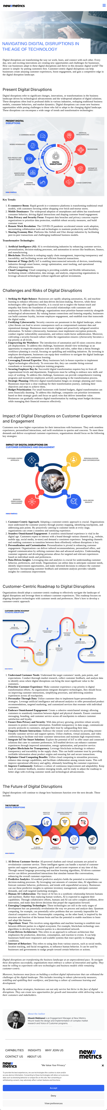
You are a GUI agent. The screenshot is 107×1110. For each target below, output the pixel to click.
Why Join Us (54, 1050)
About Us (34, 1056)
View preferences (54, 1103)
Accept (53, 1088)
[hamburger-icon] (104, 5)
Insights (34, 1050)
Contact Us (14, 1056)
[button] (102, 1065)
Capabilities (14, 1050)
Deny (53, 1095)
